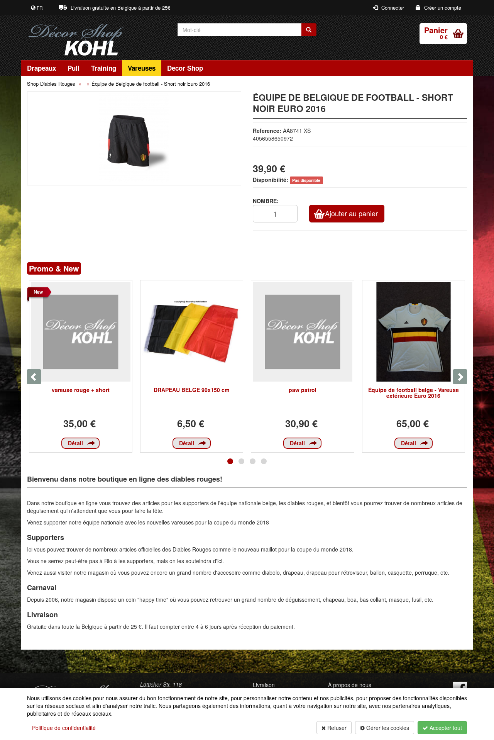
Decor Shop (185, 68)
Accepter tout (445, 728)
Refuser (336, 728)
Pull (74, 68)
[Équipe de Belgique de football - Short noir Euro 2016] (134, 138)
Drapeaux (41, 68)
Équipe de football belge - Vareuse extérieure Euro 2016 (413, 392)
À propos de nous (349, 685)
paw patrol (302, 390)
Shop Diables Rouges (51, 83)
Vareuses (142, 68)
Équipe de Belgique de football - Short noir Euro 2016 (150, 83)
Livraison (264, 685)
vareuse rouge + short (81, 390)
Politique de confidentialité (64, 728)
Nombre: (266, 201)
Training (103, 68)
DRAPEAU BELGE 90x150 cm (191, 390)
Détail (75, 443)
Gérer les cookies (387, 728)
